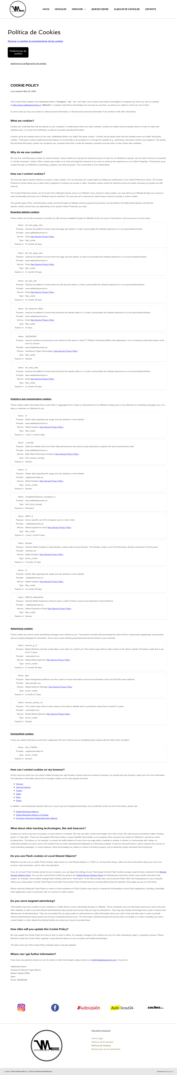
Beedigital (170, 1071)
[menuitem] (46, 9)
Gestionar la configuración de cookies (28, 63)
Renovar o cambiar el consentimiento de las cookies (35, 41)
